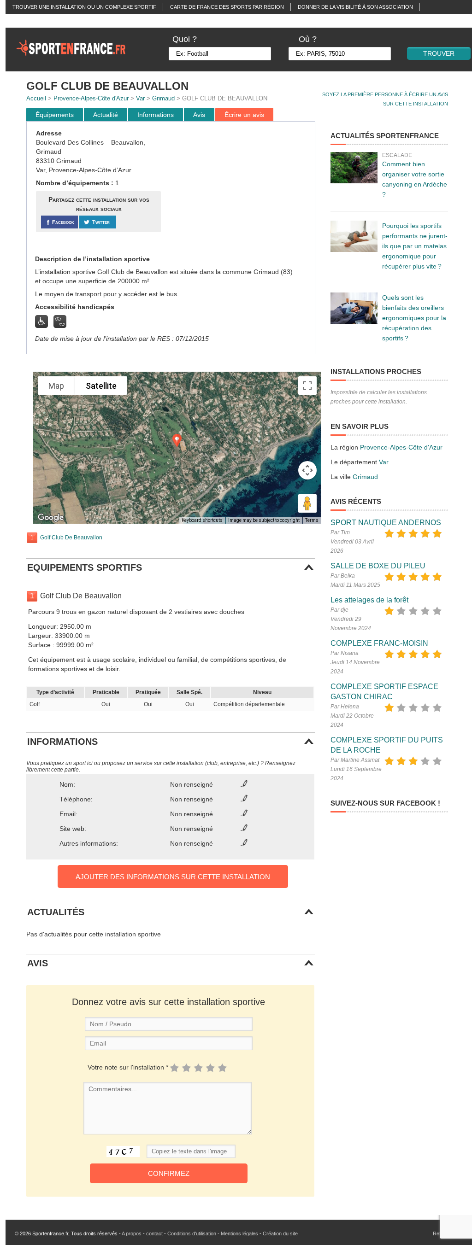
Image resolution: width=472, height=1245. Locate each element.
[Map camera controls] (307, 470)
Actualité (105, 114)
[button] (177, 440)
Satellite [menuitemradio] (101, 386)
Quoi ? (184, 39)
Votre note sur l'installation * (128, 1067)
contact (154, 1233)
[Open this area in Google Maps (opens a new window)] (50, 518)
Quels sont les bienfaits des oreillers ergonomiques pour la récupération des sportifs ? (414, 318)
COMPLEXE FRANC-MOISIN (379, 643)
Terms (312, 520)
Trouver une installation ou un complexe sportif (84, 7)
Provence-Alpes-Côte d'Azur (91, 98)
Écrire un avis (244, 114)
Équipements (54, 114)
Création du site (280, 1233)
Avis (199, 114)
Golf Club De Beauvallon (71, 537)
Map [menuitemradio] (56, 386)
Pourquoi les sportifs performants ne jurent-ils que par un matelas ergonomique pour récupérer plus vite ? (415, 246)
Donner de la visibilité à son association (355, 7)
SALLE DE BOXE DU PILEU (377, 566)
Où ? (308, 39)
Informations (155, 114)
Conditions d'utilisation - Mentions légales (212, 1233)
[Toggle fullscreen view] (307, 385)
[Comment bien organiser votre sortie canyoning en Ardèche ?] (354, 167)
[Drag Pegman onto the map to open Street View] (307, 503)
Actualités (27, 20)
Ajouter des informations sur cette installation (173, 877)
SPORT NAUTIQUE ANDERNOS (385, 522)
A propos (132, 1233)
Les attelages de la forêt (369, 600)
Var (140, 98)
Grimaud (163, 98)
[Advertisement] (239, 188)
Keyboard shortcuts (202, 520)
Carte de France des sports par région (227, 7)
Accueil (36, 98)
